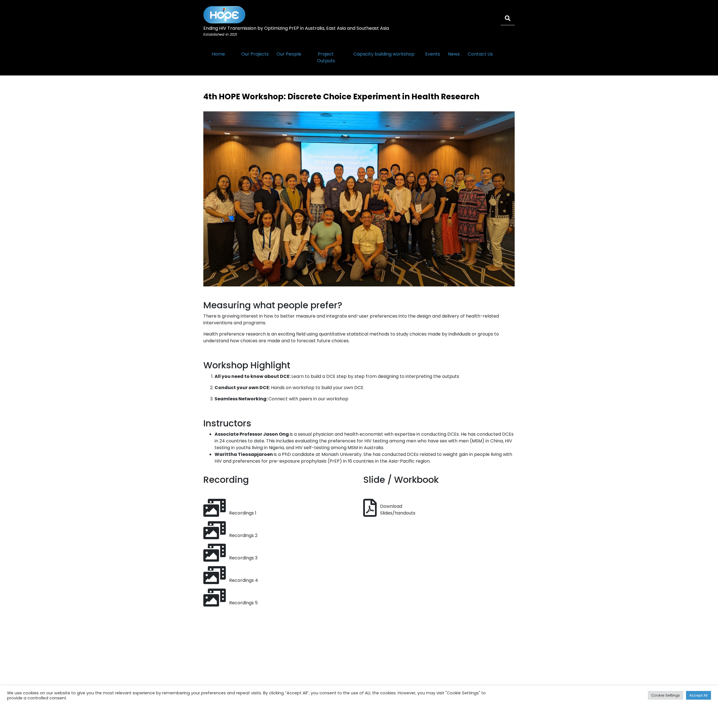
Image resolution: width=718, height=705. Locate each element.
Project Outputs (326, 57)
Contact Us (480, 54)
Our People (289, 54)
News (454, 54)
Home (218, 54)
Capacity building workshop (384, 54)
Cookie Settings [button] (665, 695)
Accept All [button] (698, 695)
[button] (389, 513)
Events (432, 54)
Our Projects (255, 54)
